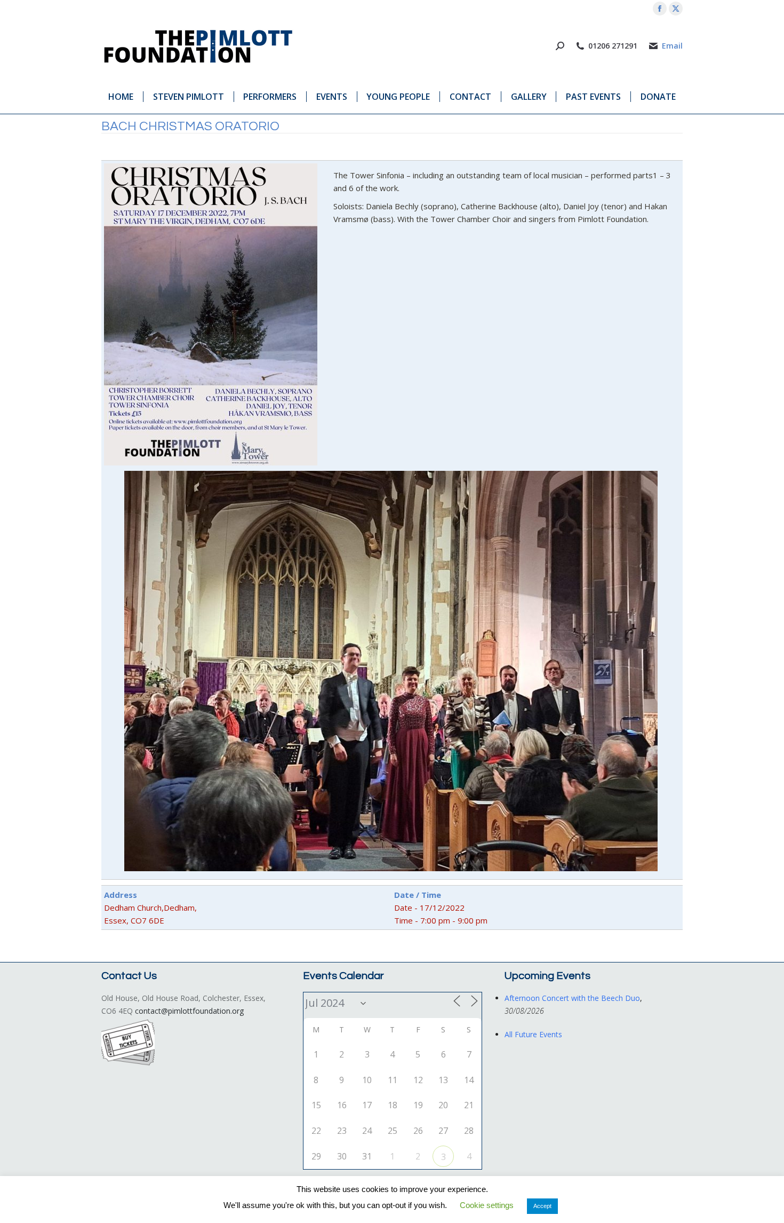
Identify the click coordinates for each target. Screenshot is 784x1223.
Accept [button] (542, 1206)
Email (672, 46)
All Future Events (533, 1034)
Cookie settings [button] (487, 1205)
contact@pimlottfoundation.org (189, 1011)
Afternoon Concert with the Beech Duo (572, 998)
